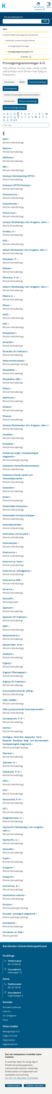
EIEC (5, 323)
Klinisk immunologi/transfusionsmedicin (22, 94)
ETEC (5, 780)
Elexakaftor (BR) (11, 379)
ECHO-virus (9, 212)
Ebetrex (7, 148)
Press (5, 1020)
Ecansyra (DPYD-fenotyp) (16, 185)
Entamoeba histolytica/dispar (18, 515)
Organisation (9, 1040)
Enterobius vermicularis (16, 533)
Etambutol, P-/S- (11, 771)
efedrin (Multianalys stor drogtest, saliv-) (25, 286)
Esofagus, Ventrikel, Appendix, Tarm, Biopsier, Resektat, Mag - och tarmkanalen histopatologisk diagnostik (26, 740)
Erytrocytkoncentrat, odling (18, 690)
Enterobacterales (12, 524)
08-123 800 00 (14, 964)
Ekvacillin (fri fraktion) (15, 351)
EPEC (5, 626)
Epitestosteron (11, 635)
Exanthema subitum (13, 895)
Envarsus (7, 589)
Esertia (6, 727)
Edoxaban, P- (10, 259)
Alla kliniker (9, 82)
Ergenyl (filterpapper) (14, 672)
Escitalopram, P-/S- (13, 718)
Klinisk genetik (10, 88)
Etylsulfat (8, 849)
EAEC (5, 139)
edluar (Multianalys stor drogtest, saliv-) (24, 249)
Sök (45, 21)
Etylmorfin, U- (10, 839)
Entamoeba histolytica (15, 506)
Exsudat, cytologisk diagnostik (19, 913)
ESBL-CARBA (9, 700)
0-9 (15, 120)
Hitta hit (6, 1011)
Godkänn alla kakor (34, 1086)
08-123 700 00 (14, 987)
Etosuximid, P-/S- (12, 799)
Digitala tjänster (10, 1044)
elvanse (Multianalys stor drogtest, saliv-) (25, 425)
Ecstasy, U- (8, 231)
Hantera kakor (13, 1086)
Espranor (7, 753)
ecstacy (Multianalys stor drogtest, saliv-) (25, 222)
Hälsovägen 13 (15, 972)
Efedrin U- (8, 295)
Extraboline (9, 922)
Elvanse (7, 406)
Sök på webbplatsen (13, 17)
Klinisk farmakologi (37, 82)
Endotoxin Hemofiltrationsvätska (21, 465)
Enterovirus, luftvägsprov (16, 570)
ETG (5, 790)
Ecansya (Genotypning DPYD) (18, 175)
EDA (5, 240)
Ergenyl (7, 663)
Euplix (6, 858)
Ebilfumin (8, 157)
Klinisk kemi (9, 101)
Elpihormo (8, 397)
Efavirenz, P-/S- (11, 277)
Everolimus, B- (10, 885)
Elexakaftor (9, 369)
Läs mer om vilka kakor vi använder (21, 1078)
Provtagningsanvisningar (18, 46)
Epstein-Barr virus (12, 644)
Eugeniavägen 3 (15, 995)
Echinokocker (10, 203)
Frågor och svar (10, 1035)
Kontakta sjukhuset (12, 1007)
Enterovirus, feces (12, 561)
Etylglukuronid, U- (12, 817)
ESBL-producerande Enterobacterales (23, 709)
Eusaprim (8, 867)
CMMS (22, 82)
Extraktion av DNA (13, 932)
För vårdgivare (9, 1015)
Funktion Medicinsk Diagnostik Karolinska (20, 35)
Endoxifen (8, 487)
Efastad (7, 268)
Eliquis (6, 388)
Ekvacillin (8, 342)
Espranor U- (9, 762)
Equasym (7, 653)
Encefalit (7, 434)
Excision (7, 904)
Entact (6, 496)
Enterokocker (10, 543)
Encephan (8, 443)
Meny (49, 7)
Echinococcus (10, 194)
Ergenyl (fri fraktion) (14, 681)
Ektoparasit (9, 332)
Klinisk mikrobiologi (28, 101)
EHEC (5, 314)
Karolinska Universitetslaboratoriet (20, 40)
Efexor (6, 305)
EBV (5, 166)
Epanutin (7, 607)
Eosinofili (8, 598)
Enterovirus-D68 (11, 580)
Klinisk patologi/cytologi (14, 107)
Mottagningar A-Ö (11, 1031)
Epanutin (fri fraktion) (14, 616)
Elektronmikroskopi (13, 360)
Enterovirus (9, 552)
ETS (4, 808)
